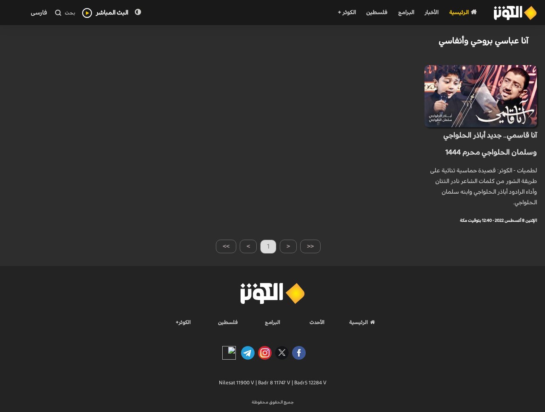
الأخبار (432, 12)
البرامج (406, 12)
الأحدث (317, 322)
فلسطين (376, 12)
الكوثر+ (183, 322)
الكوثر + (347, 12)
